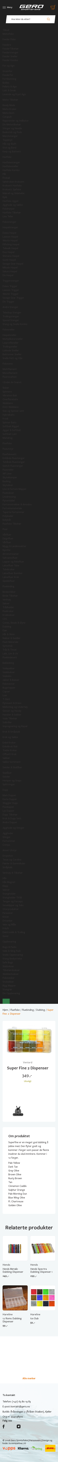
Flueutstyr (8, 448)
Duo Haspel (9, 252)
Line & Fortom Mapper (14, 489)
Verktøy (7, 599)
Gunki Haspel (9, 259)
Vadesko (7, 676)
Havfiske (7, 157)
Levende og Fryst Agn (14, 94)
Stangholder (9, 893)
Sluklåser (7, 772)
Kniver (6, 916)
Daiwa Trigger (10, 286)
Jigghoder (8, 833)
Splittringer (9, 784)
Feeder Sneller (10, 56)
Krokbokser (9, 615)
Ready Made (9, 105)
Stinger (6, 837)
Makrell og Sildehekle (13, 193)
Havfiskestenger (11, 162)
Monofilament (10, 373)
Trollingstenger (11, 316)
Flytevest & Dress (12, 703)
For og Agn (9, 65)
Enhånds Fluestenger (14, 458)
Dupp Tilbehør (10, 814)
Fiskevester (9, 683)
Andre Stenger (10, 307)
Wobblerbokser (11, 974)
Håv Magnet (9, 882)
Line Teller (8, 216)
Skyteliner (8, 485)
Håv (4, 878)
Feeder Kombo (10, 60)
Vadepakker (9, 668)
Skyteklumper (10, 477)
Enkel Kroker (9, 742)
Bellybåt (7, 519)
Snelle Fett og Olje (12, 358)
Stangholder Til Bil (12, 897)
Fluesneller (8, 469)
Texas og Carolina (12, 859)
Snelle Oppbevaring (13, 954)
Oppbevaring (9, 941)
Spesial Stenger (11, 320)
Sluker (6, 387)
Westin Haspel (10, 240)
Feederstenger (10, 52)
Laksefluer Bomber (13, 573)
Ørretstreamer (11, 554)
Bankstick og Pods (12, 132)
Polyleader (8, 516)
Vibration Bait (10, 395)
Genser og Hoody (12, 710)
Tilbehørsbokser (11, 970)
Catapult (7, 116)
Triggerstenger (11, 280)
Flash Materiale (10, 642)
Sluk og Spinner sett (13, 410)
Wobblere (8, 403)
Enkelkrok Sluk (10, 746)
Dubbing (7, 626)
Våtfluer (7, 534)
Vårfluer (7, 542)
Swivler (6, 776)
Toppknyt (8, 140)
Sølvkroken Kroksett (13, 181)
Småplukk (7, 867)
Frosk (5, 418)
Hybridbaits (9, 414)
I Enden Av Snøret (12, 382)
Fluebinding (8, 586)
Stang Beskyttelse (12, 958)
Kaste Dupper (10, 799)
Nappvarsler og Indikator (16, 120)
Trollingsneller (10, 346)
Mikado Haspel (10, 267)
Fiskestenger (9, 221)
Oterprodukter (11, 909)
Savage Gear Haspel (13, 263)
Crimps (6, 844)
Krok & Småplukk (11, 731)
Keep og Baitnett (12, 151)
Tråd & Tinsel (9, 649)
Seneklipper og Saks (13, 905)
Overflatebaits (10, 399)
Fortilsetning (9, 78)
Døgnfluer (8, 538)
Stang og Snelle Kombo (15, 324)
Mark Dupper (9, 795)
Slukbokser (8, 966)
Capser (6, 691)
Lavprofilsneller (11, 342)
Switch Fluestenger (13, 465)
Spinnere (7, 391)
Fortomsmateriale (12, 508)
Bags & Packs (9, 947)
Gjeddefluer (9, 581)
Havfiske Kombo (11, 170)
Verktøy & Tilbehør (13, 872)
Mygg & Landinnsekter (14, 546)
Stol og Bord (9, 147)
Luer (5, 695)
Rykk (5, 197)
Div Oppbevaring (11, 993)
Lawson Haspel (10, 236)
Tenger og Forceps (13, 901)
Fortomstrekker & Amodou (17, 504)
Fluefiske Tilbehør (12, 523)
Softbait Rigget (11, 426)
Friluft (6, 928)
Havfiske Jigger (11, 201)
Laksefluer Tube (11, 565)
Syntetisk (8, 645)
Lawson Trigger (11, 290)
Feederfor (8, 75)
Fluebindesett (10, 657)
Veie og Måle (9, 924)
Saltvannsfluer (10, 557)
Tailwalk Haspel (10, 248)
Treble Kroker (10, 750)
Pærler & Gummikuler (14, 863)
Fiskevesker (9, 977)
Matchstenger (10, 136)
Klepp (5, 886)
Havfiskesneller (10, 166)
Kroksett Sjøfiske (12, 189)
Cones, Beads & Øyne (14, 622)
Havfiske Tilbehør (12, 212)
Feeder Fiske (9, 39)
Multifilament (10, 369)
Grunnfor (7, 71)
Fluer (5, 529)
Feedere (7, 44)
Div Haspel (8, 275)
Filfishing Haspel (11, 244)
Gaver (6, 936)
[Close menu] (6, 1001)
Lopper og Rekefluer (13, 561)
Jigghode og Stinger (13, 827)
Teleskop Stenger (12, 312)
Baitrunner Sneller (12, 354)
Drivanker (8, 920)
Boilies (6, 82)
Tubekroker (9, 569)
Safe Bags (8, 962)
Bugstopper (9, 687)
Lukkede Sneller (11, 350)
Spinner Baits (9, 422)
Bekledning (8, 662)
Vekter (6, 889)
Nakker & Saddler (11, 638)
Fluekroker (8, 611)
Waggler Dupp (10, 803)
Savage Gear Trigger (13, 297)
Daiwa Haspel (9, 232)
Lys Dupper (8, 810)
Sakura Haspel (10, 271)
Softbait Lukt (10, 434)
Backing (7, 481)
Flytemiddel (9, 500)
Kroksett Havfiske (12, 185)
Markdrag (8, 437)
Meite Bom (8, 113)
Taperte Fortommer (13, 512)
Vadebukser (9, 672)
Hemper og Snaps (12, 780)
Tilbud (6, 30)
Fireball (6, 177)
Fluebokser (8, 492)
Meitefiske (8, 33)
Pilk (4, 174)
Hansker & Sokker (12, 714)
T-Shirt (6, 699)
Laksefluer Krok (11, 577)
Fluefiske (7, 443)
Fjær (5, 630)
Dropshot (8, 855)
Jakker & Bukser (11, 680)
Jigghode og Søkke (13, 204)
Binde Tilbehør (10, 595)
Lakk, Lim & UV (10, 653)
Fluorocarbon (10, 376)
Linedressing (9, 496)
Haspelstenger (10, 227)
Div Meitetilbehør (12, 124)
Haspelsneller (9, 335)
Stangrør (7, 989)
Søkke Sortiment (12, 761)
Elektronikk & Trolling (14, 932)
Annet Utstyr (10, 850)
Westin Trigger (11, 293)
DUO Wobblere (11, 407)
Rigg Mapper (9, 985)
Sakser (6, 603)
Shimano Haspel (11, 256)
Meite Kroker (9, 109)
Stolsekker (8, 981)
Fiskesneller (9, 329)
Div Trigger (8, 301)
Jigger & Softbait (12, 430)
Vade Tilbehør (10, 718)
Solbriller (7, 722)
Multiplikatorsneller (13, 338)
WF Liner (7, 473)
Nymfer (7, 550)
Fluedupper (8, 806)
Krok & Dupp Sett (12, 818)
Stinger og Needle (12, 128)
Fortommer (9, 841)
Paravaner (8, 913)
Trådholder (8, 607)
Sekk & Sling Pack (12, 950)
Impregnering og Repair (15, 726)
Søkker (6, 758)
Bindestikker (9, 591)
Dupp (5, 789)
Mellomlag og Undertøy (15, 707)
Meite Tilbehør (10, 99)
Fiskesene (8, 363)
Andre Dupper (10, 822)
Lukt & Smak (9, 90)
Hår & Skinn (9, 634)
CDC (5, 618)
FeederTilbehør (11, 48)
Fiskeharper (9, 208)
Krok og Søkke (10, 737)
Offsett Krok (9, 754)
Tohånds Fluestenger (14, 462)
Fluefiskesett (9, 454)
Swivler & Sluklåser (12, 767)
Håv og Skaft (9, 143)
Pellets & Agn (10, 86)
